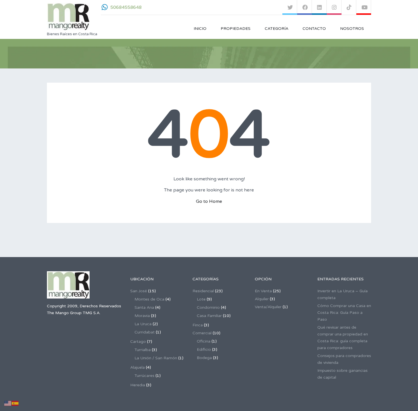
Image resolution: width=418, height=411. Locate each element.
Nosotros (352, 28)
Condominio (208, 307)
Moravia (142, 315)
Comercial (202, 333)
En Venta (263, 291)
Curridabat (144, 332)
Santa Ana (144, 307)
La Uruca (143, 324)
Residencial (203, 291)
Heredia (137, 385)
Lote (201, 299)
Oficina (203, 341)
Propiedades (236, 28)
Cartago (138, 341)
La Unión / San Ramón (155, 358)
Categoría (276, 28)
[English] (8, 403)
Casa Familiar (209, 315)
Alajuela (137, 367)
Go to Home (209, 201)
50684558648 (126, 7)
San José (138, 291)
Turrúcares (144, 375)
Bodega (204, 357)
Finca (198, 325)
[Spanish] (15, 403)
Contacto (314, 28)
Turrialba (142, 349)
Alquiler (262, 299)
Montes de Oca (149, 299)
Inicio (200, 28)
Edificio (204, 349)
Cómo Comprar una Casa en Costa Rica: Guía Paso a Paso (344, 312)
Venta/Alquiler (268, 306)
